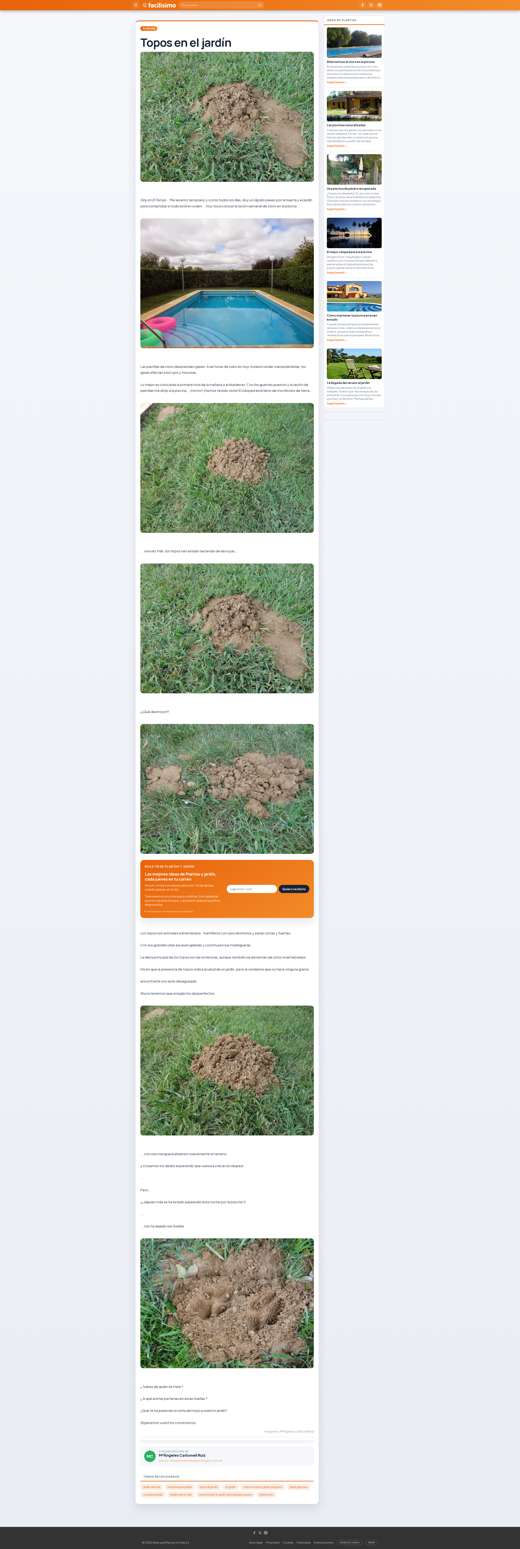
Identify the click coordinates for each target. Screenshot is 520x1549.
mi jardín (230, 1487)
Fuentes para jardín (180, 1487)
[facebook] (362, 5)
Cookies (288, 1542)
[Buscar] (260, 5)
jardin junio (266, 1494)
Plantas (149, 28)
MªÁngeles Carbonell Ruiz (182, 1455)
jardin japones (299, 1487)
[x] (371, 5)
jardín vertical (151, 1487)
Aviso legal (256, 1542)
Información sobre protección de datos (170, 911)
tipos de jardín (208, 1487)
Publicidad (304, 1542)
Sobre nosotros (324, 1542)
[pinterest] (379, 5)
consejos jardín (153, 1494)
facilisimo (162, 5)
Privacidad (273, 1542)
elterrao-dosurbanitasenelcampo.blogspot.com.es (190, 1460)
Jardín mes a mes (181, 1494)
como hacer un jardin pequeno (262, 1487)
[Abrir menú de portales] (135, 5)
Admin (371, 1542)
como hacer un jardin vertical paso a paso (225, 1494)
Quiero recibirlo (294, 889)
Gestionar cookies (350, 1542)
